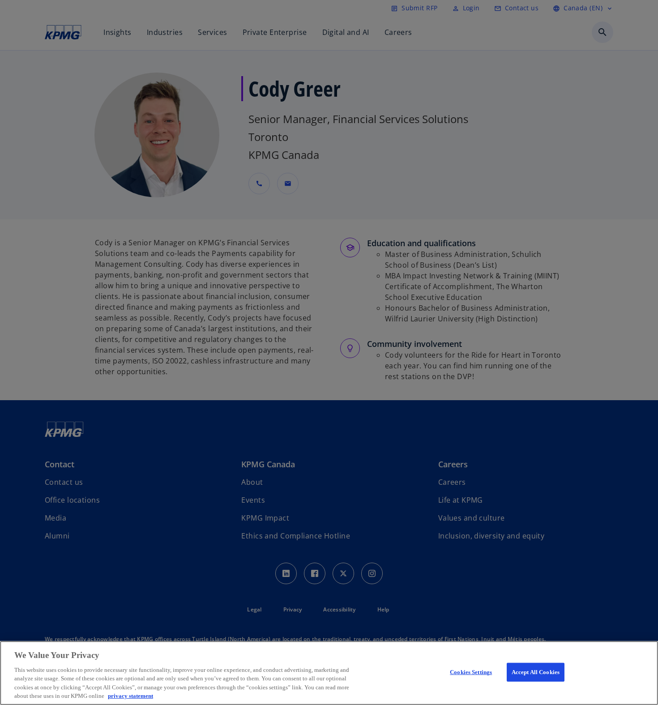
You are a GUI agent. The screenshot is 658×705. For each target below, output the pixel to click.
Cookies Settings (471, 672)
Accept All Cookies (536, 672)
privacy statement (130, 695)
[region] (329, 673)
